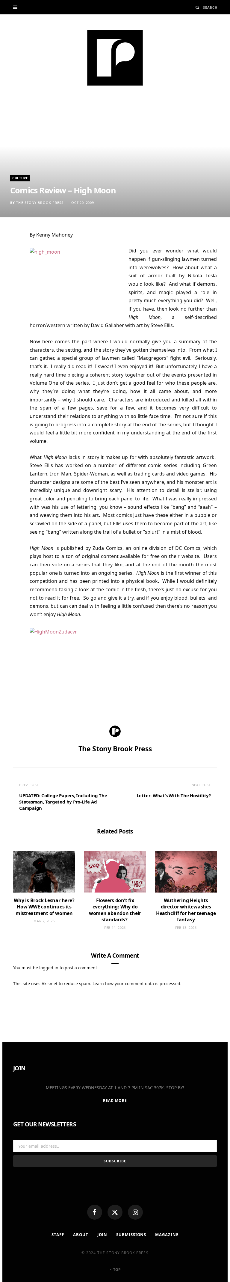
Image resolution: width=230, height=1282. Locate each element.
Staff (58, 1234)
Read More (115, 1100)
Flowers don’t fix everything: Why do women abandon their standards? (115, 910)
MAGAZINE (166, 1234)
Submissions (131, 1234)
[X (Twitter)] (115, 1212)
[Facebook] (94, 1212)
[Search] (197, 7)
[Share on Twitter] (10, 269)
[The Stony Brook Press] (115, 58)
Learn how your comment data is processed (136, 983)
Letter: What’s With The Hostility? (174, 795)
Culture (20, 178)
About (80, 1234)
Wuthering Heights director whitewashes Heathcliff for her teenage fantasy (186, 910)
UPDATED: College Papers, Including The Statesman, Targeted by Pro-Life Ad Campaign (63, 801)
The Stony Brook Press (39, 202)
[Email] (10, 298)
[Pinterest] (10, 283)
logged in (48, 967)
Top (116, 1269)
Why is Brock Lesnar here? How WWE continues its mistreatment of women (44, 907)
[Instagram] (135, 1212)
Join (102, 1234)
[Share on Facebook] (10, 254)
